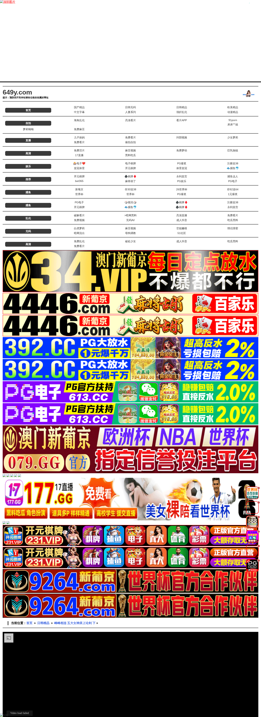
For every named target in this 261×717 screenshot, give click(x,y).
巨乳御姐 (232, 150)
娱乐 (28, 166)
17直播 (79, 155)
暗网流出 (79, 233)
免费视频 (79, 220)
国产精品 (79, 107)
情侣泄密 (232, 228)
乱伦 (28, 218)
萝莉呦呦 (28, 129)
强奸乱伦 (181, 112)
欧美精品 (232, 107)
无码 (28, 231)
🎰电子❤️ (79, 163)
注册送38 (232, 163)
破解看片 (79, 215)
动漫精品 (232, 112)
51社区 (182, 233)
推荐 (28, 179)
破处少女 (130, 241)
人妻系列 (130, 112)
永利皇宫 (181, 176)
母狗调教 (130, 233)
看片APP (181, 120)
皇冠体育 (79, 168)
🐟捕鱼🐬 (233, 168)
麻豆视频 (130, 150)
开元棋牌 (130, 168)
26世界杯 (181, 189)
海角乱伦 (79, 120)
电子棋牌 (130, 163)
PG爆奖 (181, 163)
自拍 (28, 123)
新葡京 (79, 189)
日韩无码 (130, 107)
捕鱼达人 (232, 176)
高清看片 (130, 120)
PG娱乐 (181, 181)
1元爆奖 (232, 194)
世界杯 (79, 194)
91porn (233, 120)
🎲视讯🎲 (130, 202)
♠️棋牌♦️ (130, 176)
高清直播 (181, 215)
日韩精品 (181, 107)
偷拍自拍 (130, 142)
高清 (28, 153)
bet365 (79, 180)
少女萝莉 (232, 137)
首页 (28, 110)
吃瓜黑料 (232, 220)
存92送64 (232, 189)
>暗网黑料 (130, 215)
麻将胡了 (130, 181)
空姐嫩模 (181, 228)
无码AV (130, 220)
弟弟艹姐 (232, 124)
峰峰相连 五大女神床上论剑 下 (75, 623)
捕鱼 (28, 192)
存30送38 (130, 189)
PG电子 (232, 181)
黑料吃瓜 (130, 155)
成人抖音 (181, 220)
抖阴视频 (181, 137)
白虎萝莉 (79, 228)
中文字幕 (79, 112)
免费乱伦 (79, 241)
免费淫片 (79, 150)
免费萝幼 (181, 150)
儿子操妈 (79, 137)
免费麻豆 (79, 129)
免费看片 (130, 137)
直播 (28, 140)
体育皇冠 (181, 168)
